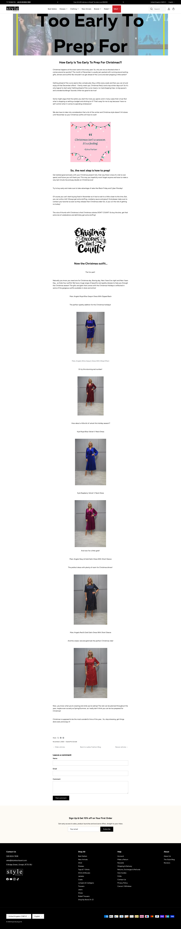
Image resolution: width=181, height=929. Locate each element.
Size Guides (121, 873)
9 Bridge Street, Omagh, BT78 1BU (19, 865)
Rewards (120, 863)
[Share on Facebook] (60, 738)
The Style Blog (169, 859)
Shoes (80, 893)
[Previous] (57, 2)
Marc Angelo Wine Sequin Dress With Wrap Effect (90, 361)
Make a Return (122, 859)
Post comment (61, 798)
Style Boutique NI (16, 922)
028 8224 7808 (12, 856)
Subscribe (107, 829)
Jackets (81, 876)
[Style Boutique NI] (12, 8)
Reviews (167, 863)
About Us (167, 856)
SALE (116, 9)
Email (55, 769)
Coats (80, 880)
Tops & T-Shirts (83, 870)
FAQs (119, 876)
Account (120, 856)
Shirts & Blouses (84, 873)
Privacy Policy (122, 883)
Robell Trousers (83, 896)
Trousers (81, 886)
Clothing (73, 9)
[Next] (123, 2)
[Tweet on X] (58, 738)
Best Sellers (52, 9)
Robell (106, 9)
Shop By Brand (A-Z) (86, 900)
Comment (56, 779)
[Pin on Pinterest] (63, 738)
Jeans (80, 890)
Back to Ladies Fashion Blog (90, 747)
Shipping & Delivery (124, 866)
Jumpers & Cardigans (86, 883)
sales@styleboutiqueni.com (16, 860)
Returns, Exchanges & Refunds (128, 870)
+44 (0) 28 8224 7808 (23, 2)
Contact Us (121, 880)
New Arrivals (86, 9)
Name (55, 758)
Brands (96, 9)
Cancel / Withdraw (124, 886)
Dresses (62, 9)
